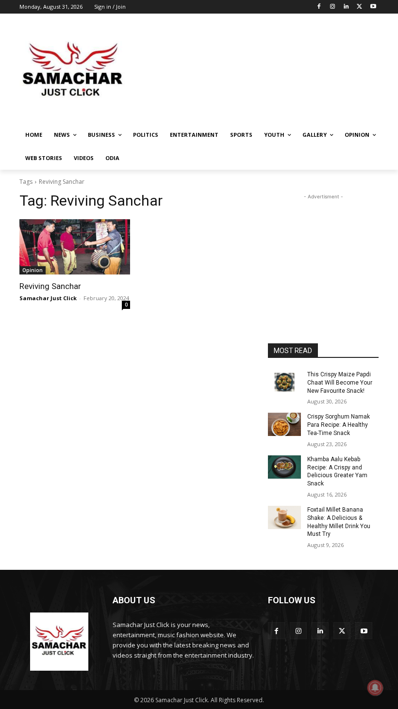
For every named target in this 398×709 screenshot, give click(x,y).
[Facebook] (319, 7)
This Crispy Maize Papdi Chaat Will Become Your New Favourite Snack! (339, 382)
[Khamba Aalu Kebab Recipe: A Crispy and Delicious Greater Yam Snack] (284, 467)
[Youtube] (373, 7)
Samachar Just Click (48, 298)
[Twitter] (359, 7)
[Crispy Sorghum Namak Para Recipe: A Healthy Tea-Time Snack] (284, 424)
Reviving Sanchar (50, 286)
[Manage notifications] (375, 687)
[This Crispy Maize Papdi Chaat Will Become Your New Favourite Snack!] (284, 382)
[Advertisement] (265, 70)
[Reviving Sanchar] (74, 246)
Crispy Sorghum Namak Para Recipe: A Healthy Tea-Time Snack (338, 424)
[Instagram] (332, 7)
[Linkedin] (346, 7)
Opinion (32, 270)
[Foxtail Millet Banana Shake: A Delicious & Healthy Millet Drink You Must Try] (284, 517)
